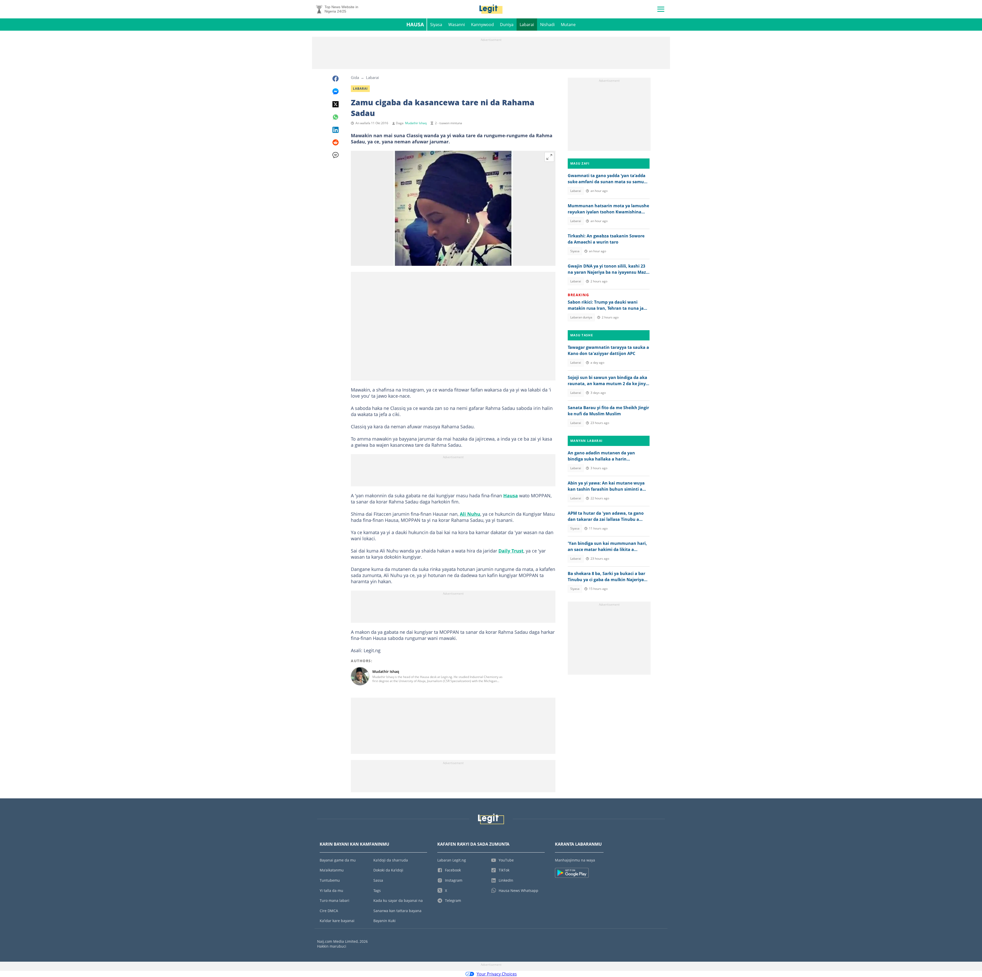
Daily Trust (510, 551)
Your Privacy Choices (497, 974)
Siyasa (436, 24)
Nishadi (547, 24)
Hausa (415, 24)
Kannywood (482, 24)
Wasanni (456, 24)
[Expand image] (549, 157)
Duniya (507, 24)
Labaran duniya (581, 317)
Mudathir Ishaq (416, 123)
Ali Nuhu (470, 514)
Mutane (568, 24)
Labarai (527, 24)
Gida (355, 77)
